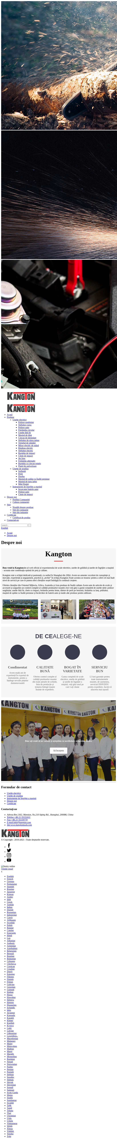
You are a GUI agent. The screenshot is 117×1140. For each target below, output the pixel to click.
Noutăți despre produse (23, 507)
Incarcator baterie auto (28, 489)
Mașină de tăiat (25, 435)
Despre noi (12, 497)
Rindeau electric (25, 448)
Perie (20, 474)
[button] (58, 751)
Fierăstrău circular (26, 430)
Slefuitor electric (25, 450)
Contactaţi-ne (13, 520)
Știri (9, 504)
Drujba (21, 476)
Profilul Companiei (21, 499)
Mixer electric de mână (28, 445)
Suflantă (22, 471)
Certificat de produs (21, 517)
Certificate (11, 515)
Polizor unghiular (26, 422)
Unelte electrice (20, 420)
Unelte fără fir (24, 432)
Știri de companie (20, 510)
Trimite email (7, 869)
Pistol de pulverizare (27, 466)
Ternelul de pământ (27, 443)
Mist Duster (23, 484)
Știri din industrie (20, 512)
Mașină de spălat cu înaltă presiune (34, 479)
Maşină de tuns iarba (27, 481)
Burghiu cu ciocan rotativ (29, 463)
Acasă (9, 414)
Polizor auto (23, 427)
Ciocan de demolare (27, 438)
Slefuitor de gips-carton (28, 440)
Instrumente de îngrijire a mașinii (27, 486)
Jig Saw (21, 458)
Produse (10, 417)
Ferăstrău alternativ (26, 461)
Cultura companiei (21, 502)
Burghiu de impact (26, 453)
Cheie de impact (25, 456)
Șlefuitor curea (24, 425)
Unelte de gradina (21, 468)
